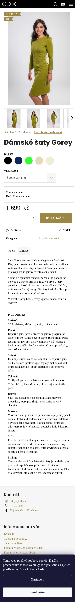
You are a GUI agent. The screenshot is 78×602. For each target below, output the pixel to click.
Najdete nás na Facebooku (24, 510)
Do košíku (59, 217)
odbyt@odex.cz (19, 501)
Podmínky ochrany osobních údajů (23, 547)
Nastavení (37, 579)
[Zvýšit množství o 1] (33, 218)
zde (42, 569)
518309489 (16, 505)
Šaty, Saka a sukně (49, 238)
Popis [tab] (11, 250)
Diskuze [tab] (23, 250)
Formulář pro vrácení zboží (19, 552)
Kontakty (9, 533)
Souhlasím (38, 592)
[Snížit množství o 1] (14, 218)
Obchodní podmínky (15, 538)
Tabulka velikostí (13, 543)
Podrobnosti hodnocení (48, 132)
